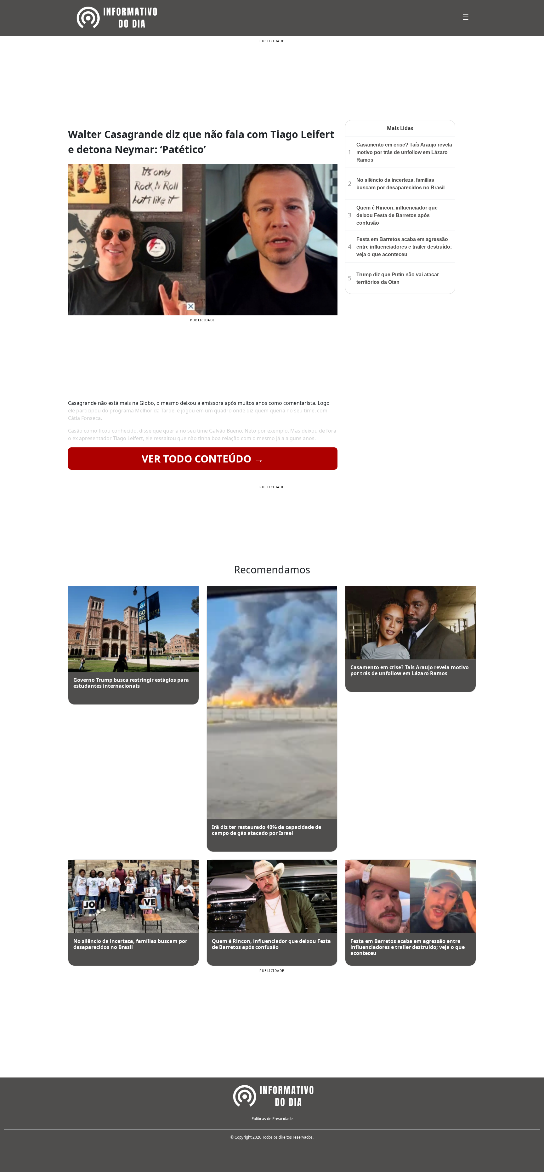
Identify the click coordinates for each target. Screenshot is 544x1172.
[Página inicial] (272, 1094)
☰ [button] (465, 17)
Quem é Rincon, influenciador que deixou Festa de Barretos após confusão (397, 215)
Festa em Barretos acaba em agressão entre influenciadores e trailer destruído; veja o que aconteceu (404, 247)
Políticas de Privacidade (272, 1118)
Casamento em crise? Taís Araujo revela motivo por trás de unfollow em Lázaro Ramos (404, 152)
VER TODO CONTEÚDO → (203, 458)
